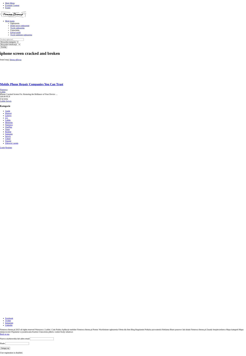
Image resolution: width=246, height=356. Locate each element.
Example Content (12, 5)
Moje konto (9, 21)
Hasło (2, 343)
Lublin (2, 92)
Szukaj (3, 47)
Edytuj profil (15, 32)
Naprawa (3, 90)
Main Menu (10, 3)
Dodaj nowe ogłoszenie (19, 26)
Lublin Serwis (5, 101)
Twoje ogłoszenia (17, 28)
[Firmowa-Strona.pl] (13, 17)
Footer (7, 8)
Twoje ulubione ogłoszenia (21, 35)
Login (2, 148)
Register (8, 148)
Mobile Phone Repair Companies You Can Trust (31, 84)
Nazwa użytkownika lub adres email (14, 339)
